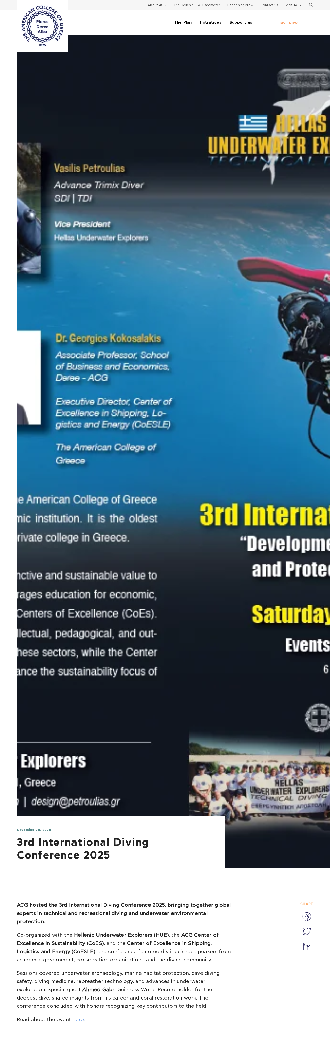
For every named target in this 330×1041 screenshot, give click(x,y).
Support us (241, 22)
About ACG (156, 5)
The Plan (183, 22)
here (78, 1019)
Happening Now (240, 5)
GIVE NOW (288, 23)
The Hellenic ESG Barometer (197, 5)
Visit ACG (293, 5)
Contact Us (269, 5)
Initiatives (210, 22)
